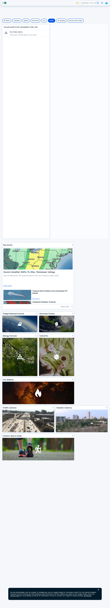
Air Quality (61, 21)
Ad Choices (87, 596)
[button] (98, 589)
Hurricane (35, 21)
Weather (17, 21)
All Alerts (7, 21)
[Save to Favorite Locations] (77, 3)
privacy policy (15, 596)
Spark (26, 21)
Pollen (52, 21)
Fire (44, 21)
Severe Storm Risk (75, 21)
